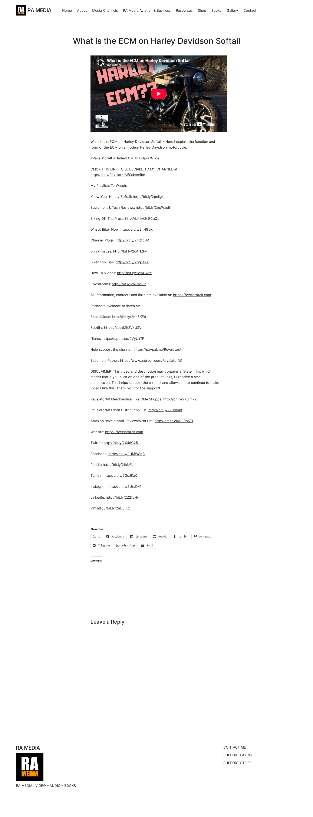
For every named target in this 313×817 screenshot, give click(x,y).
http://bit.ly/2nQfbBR (132, 240)
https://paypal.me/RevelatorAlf (159, 349)
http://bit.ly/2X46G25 (121, 443)
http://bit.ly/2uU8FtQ (113, 508)
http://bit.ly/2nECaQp (142, 218)
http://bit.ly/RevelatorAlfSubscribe (117, 175)
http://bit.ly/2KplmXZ (180, 399)
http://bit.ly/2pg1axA (132, 262)
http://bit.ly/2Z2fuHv (122, 497)
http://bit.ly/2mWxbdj (153, 207)
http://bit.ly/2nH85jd (137, 229)
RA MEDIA (39, 10)
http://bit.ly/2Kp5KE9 (129, 317)
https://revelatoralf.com (192, 295)
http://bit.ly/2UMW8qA (126, 454)
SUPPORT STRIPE (237, 763)
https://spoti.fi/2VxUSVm (124, 327)
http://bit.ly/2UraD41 (124, 486)
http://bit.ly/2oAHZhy (130, 251)
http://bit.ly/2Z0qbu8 (165, 410)
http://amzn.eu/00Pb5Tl (174, 421)
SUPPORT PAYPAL (238, 755)
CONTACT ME (234, 747)
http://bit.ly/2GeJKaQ (120, 475)
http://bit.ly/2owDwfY (134, 273)
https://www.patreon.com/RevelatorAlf (151, 360)
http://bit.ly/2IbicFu (118, 464)
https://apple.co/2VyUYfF (123, 338)
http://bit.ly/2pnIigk (148, 196)
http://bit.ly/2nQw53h (129, 284)
